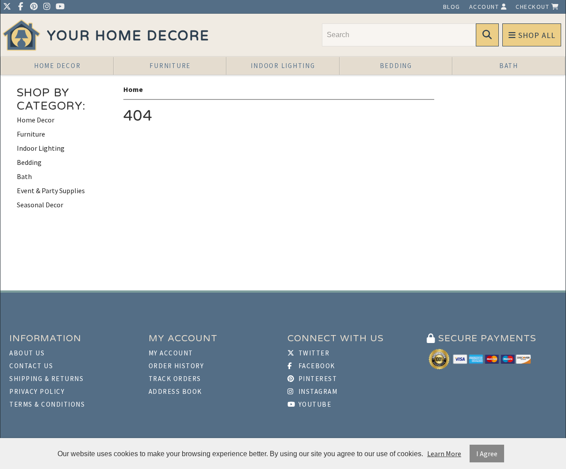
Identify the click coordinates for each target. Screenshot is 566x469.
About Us (27, 353)
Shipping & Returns (46, 378)
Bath (508, 65)
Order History (176, 366)
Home (133, 89)
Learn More (444, 453)
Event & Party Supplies (51, 190)
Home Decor (57, 65)
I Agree (486, 453)
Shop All (535, 35)
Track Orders (175, 378)
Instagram (316, 391)
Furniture (170, 65)
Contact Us (31, 366)
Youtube (313, 404)
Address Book (175, 391)
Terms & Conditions (47, 404)
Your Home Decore (128, 35)
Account (485, 7)
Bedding (396, 65)
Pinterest (316, 378)
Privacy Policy (37, 391)
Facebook (315, 366)
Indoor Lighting (283, 65)
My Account (171, 353)
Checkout (533, 7)
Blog (451, 7)
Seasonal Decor (40, 204)
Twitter (312, 353)
